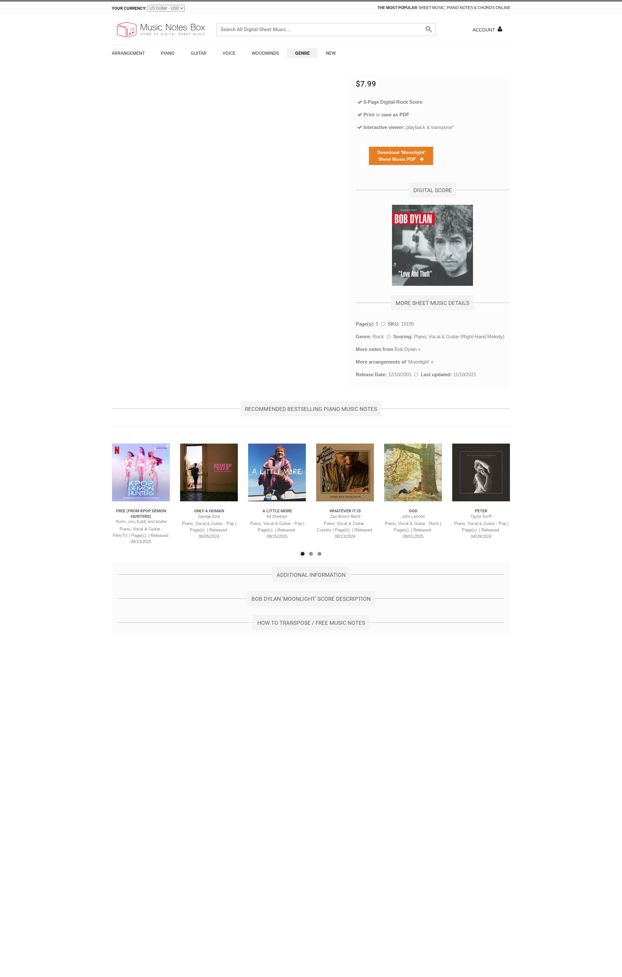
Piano (168, 53)
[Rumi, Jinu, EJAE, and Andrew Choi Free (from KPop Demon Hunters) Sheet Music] (141, 472)
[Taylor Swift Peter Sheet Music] (481, 472)
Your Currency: (129, 8)
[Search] (428, 29)
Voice (229, 53)
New (331, 53)
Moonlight (418, 362)
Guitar (198, 53)
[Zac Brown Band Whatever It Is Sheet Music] (345, 472)
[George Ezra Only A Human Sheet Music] (209, 472)
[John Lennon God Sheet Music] (413, 472)
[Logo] (160, 30)
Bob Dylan (406, 349)
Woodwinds (265, 53)
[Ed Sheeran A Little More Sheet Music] (277, 472)
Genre (302, 53)
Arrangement (128, 53)
